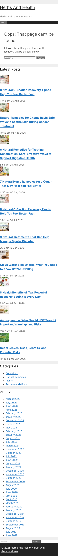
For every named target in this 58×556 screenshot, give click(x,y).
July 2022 (11, 456)
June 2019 (11, 535)
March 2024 (12, 445)
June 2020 (12, 492)
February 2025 (14, 431)
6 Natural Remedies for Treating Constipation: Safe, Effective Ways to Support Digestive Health (25, 154)
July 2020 (11, 488)
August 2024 (13, 438)
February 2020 (14, 506)
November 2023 (15, 449)
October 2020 (13, 477)
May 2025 (11, 427)
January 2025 (13, 434)
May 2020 (11, 495)
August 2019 (13, 528)
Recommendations (16, 384)
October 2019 (13, 521)
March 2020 (12, 503)
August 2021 (13, 463)
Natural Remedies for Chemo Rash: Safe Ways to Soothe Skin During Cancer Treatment (27, 122)
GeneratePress (9, 551)
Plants (9, 380)
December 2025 (15, 420)
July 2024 (11, 442)
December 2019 (15, 513)
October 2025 (13, 424)
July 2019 (11, 531)
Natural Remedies (16, 377)
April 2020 (11, 499)
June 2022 (12, 460)
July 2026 (11, 402)
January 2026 (13, 417)
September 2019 (15, 524)
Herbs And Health (17, 7)
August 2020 (13, 485)
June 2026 (12, 406)
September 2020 (15, 481)
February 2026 (14, 413)
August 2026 (13, 399)
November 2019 (15, 517)
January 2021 (13, 467)
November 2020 (15, 474)
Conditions (12, 373)
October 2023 (13, 452)
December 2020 (15, 470)
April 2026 (11, 409)
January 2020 (13, 510)
